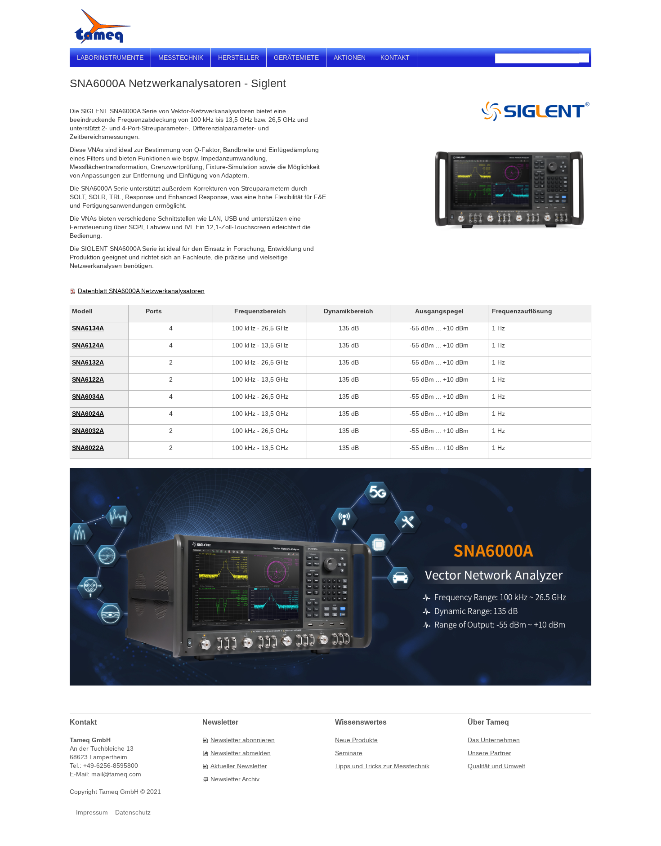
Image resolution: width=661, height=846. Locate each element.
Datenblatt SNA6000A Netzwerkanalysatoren (141, 290)
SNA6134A (88, 328)
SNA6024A (88, 413)
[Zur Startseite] (102, 26)
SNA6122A (88, 379)
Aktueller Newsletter (238, 766)
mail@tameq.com (116, 774)
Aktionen (350, 57)
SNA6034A (88, 396)
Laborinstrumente (110, 57)
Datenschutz (133, 812)
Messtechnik (180, 57)
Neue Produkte (356, 740)
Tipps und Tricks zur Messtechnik (382, 766)
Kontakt (395, 57)
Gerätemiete (296, 57)
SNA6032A (88, 430)
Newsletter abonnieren (242, 740)
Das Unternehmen (494, 740)
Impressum (92, 812)
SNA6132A (88, 362)
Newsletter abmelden (240, 753)
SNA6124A (88, 345)
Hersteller (238, 57)
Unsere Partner (489, 753)
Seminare (348, 753)
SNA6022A (88, 447)
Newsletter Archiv (234, 779)
